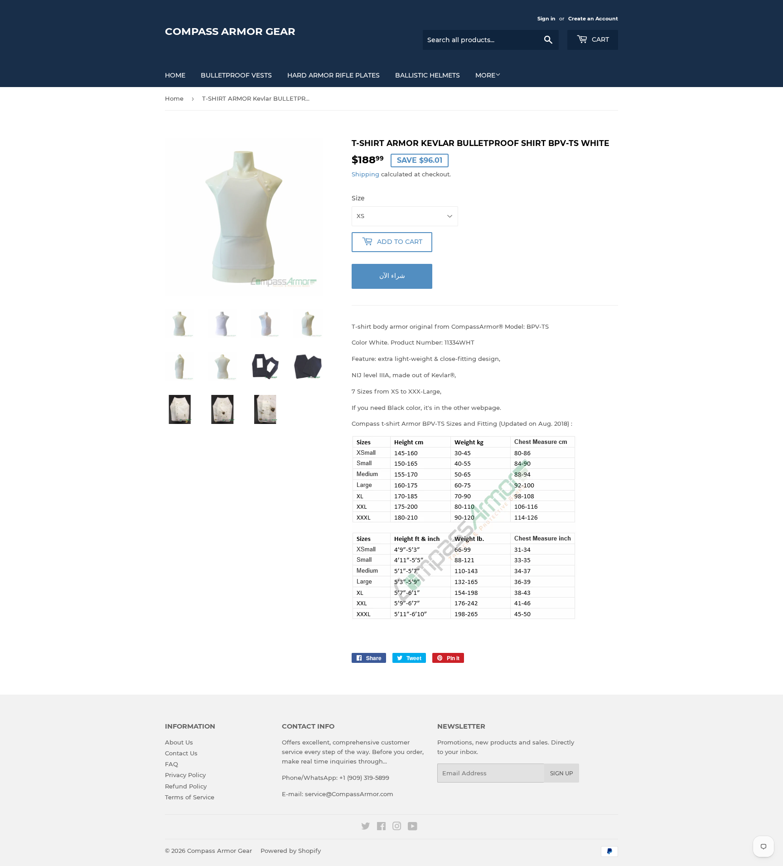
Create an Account (593, 18)
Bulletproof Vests (236, 75)
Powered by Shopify (291, 850)
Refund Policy (186, 786)
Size (358, 198)
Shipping (365, 174)
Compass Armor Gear (230, 31)
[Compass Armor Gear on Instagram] (396, 827)
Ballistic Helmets (427, 75)
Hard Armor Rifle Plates (333, 75)
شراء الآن (392, 276)
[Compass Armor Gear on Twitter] (365, 827)
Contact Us (181, 753)
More (485, 75)
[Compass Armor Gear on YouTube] (412, 827)
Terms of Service (189, 797)
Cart (599, 39)
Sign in (546, 18)
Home (175, 75)
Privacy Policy (185, 774)
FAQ (171, 764)
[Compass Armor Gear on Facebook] (381, 827)
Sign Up (561, 773)
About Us (179, 742)
